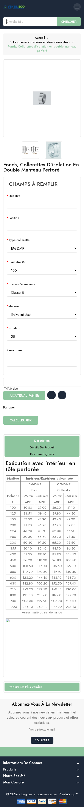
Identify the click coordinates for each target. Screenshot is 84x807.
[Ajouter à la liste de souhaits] (51, 395)
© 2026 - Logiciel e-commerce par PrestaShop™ (42, 794)
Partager (19, 407)
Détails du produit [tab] (42, 447)
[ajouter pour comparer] (62, 395)
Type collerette (19, 240)
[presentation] (16, 150)
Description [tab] (42, 440)
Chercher (68, 21)
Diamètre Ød (17, 262)
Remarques (14, 350)
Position (13, 218)
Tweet (27, 407)
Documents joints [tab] (42, 454)
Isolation (14, 328)
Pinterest (36, 407)
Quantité (14, 196)
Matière (13, 306)
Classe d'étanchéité (21, 284)
